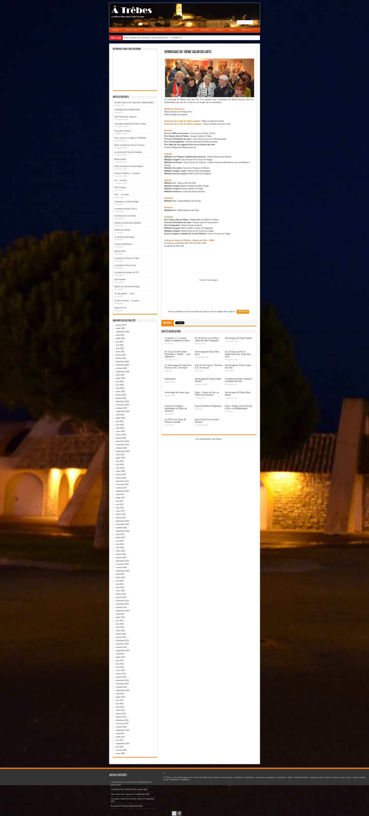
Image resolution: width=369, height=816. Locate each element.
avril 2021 (120, 348)
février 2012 (121, 713)
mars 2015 (120, 591)
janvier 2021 (121, 358)
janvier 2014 (121, 637)
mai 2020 (120, 385)
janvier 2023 (121, 325)
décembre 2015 (122, 561)
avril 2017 (120, 508)
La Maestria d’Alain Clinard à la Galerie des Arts (238, 380)
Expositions (170, 379)
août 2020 (120, 375)
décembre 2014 (122, 601)
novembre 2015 (122, 564)
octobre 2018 (121, 448)
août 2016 (120, 534)
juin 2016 (120, 541)
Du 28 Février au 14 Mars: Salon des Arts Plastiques (207, 339)
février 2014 (121, 634)
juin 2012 (120, 700)
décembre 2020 (122, 362)
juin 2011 (119, 740)
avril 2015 (120, 587)
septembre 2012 (122, 690)
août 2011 (120, 733)
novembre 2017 (122, 484)
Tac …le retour (120, 180)
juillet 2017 (120, 498)
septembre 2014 (122, 611)
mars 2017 (120, 511)
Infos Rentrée (120, 279)
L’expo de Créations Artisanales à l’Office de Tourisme (176, 408)
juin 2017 (120, 501)
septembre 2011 (122, 730)
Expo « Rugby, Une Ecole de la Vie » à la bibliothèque (238, 407)
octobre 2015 (121, 567)
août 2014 (120, 614)
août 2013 (120, 654)
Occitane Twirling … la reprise (126, 301)
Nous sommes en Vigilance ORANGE (130, 138)
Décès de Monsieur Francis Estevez (129, 145)
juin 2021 (120, 342)
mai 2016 (120, 544)
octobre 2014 (121, 607)
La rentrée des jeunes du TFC (126, 272)
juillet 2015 (120, 577)
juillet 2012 (120, 697)
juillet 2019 (120, 418)
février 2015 (121, 594)
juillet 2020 (120, 378)
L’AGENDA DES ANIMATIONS (127, 110)
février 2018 (121, 474)
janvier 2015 (121, 597)
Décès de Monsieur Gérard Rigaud (128, 166)
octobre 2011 (121, 727)
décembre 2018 (122, 441)
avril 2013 (120, 667)
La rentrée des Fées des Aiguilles (128, 152)
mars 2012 (120, 710)
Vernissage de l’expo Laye (177, 392)
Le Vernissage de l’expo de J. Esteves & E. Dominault (178, 366)
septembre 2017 (122, 491)
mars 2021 (120, 352)
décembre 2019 (122, 401)
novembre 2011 (122, 723)
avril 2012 (120, 707)
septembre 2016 (122, 531)
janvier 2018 (121, 478)
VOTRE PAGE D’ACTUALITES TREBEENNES (134, 102)
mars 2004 (120, 753)
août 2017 (120, 494)
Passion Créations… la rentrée (127, 173)
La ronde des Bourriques (124, 237)
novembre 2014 (122, 604)
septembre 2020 (122, 371)
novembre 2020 (122, 365)
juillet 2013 (120, 657)
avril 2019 (120, 428)
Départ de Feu (120, 308)
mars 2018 (120, 471)
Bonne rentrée (120, 159)
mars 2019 (120, 431)
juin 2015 (120, 581)
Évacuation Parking (122, 131)
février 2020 (121, 395)
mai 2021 (120, 345)
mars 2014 (120, 630)
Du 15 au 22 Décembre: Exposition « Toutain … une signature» (177, 354)
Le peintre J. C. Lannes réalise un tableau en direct (177, 339)
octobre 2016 (121, 528)
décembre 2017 (122, 481)
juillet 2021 (120, 338)
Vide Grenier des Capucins (125, 117)
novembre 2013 (122, 644)
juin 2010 (120, 747)
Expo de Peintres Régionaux (208, 406)
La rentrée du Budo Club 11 (125, 209)
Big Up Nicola (120, 251)
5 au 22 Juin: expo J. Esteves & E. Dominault (209, 366)
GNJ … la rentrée (121, 194)
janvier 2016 (121, 557)
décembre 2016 (122, 521)
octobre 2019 (121, 408)
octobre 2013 (121, 647)
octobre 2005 (121, 750)
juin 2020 (120, 381)
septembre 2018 (122, 451)
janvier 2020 (121, 398)
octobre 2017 (121, 488)
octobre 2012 (121, 687)
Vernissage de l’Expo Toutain (238, 338)
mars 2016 (120, 551)
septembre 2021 (122, 332)
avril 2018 (120, 468)
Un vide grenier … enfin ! (124, 294)
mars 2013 (120, 670)
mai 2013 (120, 664)
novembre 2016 (122, 524)
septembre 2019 (122, 411)
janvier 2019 (121, 438)
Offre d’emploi (120, 187)
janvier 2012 (121, 717)
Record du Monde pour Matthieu (127, 223)
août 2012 (120, 694)
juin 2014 (120, 621)
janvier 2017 (121, 518)
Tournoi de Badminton (123, 244)
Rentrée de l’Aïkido (122, 230)
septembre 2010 (122, 743)
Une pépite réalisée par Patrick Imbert (130, 124)
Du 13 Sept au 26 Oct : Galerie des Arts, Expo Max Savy (238, 354)
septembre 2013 (122, 650)
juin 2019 (120, 421)
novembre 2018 (122, 445)
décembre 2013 (122, 640)
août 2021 (120, 335)
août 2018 (120, 454)
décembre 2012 (122, 680)
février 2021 (121, 355)
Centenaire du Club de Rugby (126, 202)
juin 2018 (120, 461)
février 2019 (121, 435)
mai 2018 (120, 464)
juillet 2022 (120, 328)
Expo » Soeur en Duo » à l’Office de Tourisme (207, 393)
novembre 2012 (122, 684)
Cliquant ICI (242, 312)
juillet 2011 (120, 737)
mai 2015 (120, 584)
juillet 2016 (120, 537)
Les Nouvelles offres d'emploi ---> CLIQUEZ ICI (144, 38)
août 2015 (120, 574)
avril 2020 (120, 388)
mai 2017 (120, 504)
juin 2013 (120, 660)
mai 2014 (120, 624)
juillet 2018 (120, 458)
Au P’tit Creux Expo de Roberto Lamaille (175, 420)
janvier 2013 (121, 677)
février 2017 (121, 514)
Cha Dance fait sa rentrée (125, 216)
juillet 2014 (120, 617)
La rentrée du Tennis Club (125, 265)
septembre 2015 (122, 571)
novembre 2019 (122, 405)
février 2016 (121, 554)
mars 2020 (120, 391)
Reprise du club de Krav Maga (127, 286)
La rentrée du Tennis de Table (126, 258)
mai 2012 (120, 704)
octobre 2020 (121, 368)
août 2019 (120, 415)
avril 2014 (120, 627)
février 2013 (121, 674)
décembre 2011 (122, 720)
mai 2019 (120, 425)
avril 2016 (120, 547)
